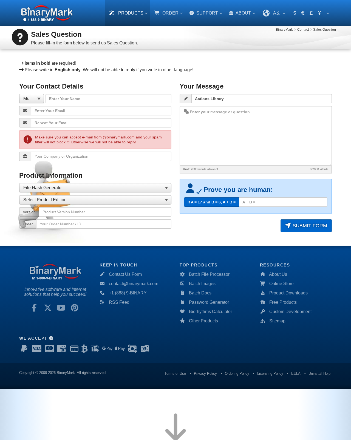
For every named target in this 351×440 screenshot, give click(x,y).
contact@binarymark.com (133, 283)
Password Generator (209, 302)
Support (206, 13)
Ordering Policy (237, 373)
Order (170, 13)
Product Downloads (288, 293)
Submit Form (309, 225)
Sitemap (277, 321)
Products (130, 13)
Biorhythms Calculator (210, 311)
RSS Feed (119, 302)
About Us (278, 274)
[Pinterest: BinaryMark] (74, 307)
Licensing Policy (270, 373)
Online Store (281, 283)
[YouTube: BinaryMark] (61, 307)
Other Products (203, 321)
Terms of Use (175, 373)
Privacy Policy (205, 373)
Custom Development (290, 311)
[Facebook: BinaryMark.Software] (34, 307)
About (243, 13)
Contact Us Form (125, 274)
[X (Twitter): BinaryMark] (47, 307)
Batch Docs (200, 293)
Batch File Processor (209, 274)
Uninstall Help (319, 373)
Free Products (283, 302)
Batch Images (202, 283)
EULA (296, 373)
